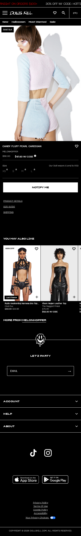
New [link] (5, 22)
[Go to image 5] (45, 138)
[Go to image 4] (42, 138)
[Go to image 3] (40, 138)
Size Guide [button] (9, 207)
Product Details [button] (12, 201)
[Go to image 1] (36, 138)
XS (4, 171)
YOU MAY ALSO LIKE (18, 238)
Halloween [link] (18, 22)
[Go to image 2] (38, 138)
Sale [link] (52, 22)
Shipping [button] (8, 212)
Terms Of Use (40, 506)
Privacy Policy (40, 503)
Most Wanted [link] (38, 22)
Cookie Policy (40, 510)
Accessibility (40, 513)
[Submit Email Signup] (69, 370)
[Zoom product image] (40, 83)
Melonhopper (10, 152)
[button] (4, 12)
